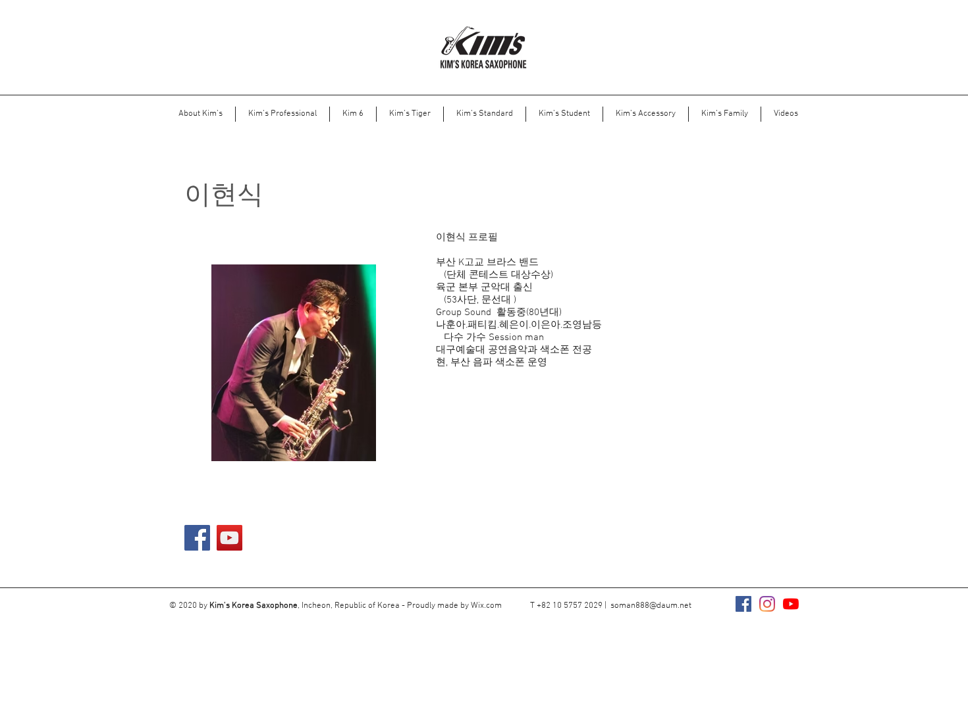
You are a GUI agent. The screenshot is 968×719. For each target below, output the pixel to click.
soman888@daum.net (650, 606)
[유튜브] (791, 604)
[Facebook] (197, 538)
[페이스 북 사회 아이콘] (743, 604)
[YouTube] (229, 538)
